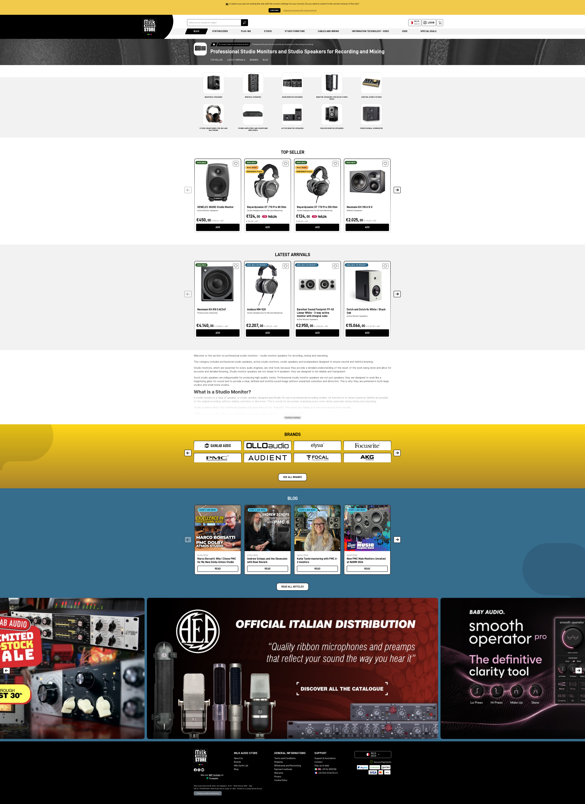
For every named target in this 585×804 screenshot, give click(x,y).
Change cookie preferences (207, 793)
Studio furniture (295, 31)
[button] (397, 190)
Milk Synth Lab (241, 765)
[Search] (244, 22)
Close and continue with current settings (299, 10)
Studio (268, 31)
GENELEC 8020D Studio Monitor (215, 207)
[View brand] (217, 446)
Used (405, 31)
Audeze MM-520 (256, 309)
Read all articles (292, 587)
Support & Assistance (325, 758)
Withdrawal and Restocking (287, 765)
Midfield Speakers (253, 97)
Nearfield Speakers (213, 97)
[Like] (236, 163)
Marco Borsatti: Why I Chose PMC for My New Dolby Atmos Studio (216, 560)
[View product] (218, 182)
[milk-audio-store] (149, 26)
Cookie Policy (280, 780)
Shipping (278, 762)
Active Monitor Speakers (292, 128)
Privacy (277, 776)
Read (218, 569)
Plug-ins (246, 31)
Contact (318, 762)
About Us (238, 758)
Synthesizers (220, 31)
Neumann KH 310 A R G (359, 207)
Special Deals (428, 31)
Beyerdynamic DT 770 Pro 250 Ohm (317, 207)
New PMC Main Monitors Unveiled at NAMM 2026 (366, 560)
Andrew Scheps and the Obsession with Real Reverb (267, 560)
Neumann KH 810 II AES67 (211, 309)
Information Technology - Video (370, 31)
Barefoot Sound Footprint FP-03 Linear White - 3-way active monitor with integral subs (315, 312)
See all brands (292, 477)
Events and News (207, 510)
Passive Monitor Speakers (332, 128)
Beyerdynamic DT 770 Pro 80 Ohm (266, 207)
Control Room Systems (371, 97)
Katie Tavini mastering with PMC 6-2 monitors (317, 560)
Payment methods (283, 769)
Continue (274, 10)
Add (218, 227)
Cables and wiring (328, 31)
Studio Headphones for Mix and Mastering (264, 210)
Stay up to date (321, 765)
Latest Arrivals (236, 60)
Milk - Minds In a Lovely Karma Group (247, 789)
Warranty (278, 773)
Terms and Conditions (285, 758)
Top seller (216, 60)
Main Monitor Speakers (292, 97)
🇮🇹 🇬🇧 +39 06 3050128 (325, 769)
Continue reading (292, 418)
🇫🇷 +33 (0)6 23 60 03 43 (326, 773)
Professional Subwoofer (371, 128)
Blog (196, 31)
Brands (254, 60)
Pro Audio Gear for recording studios (233, 44)
